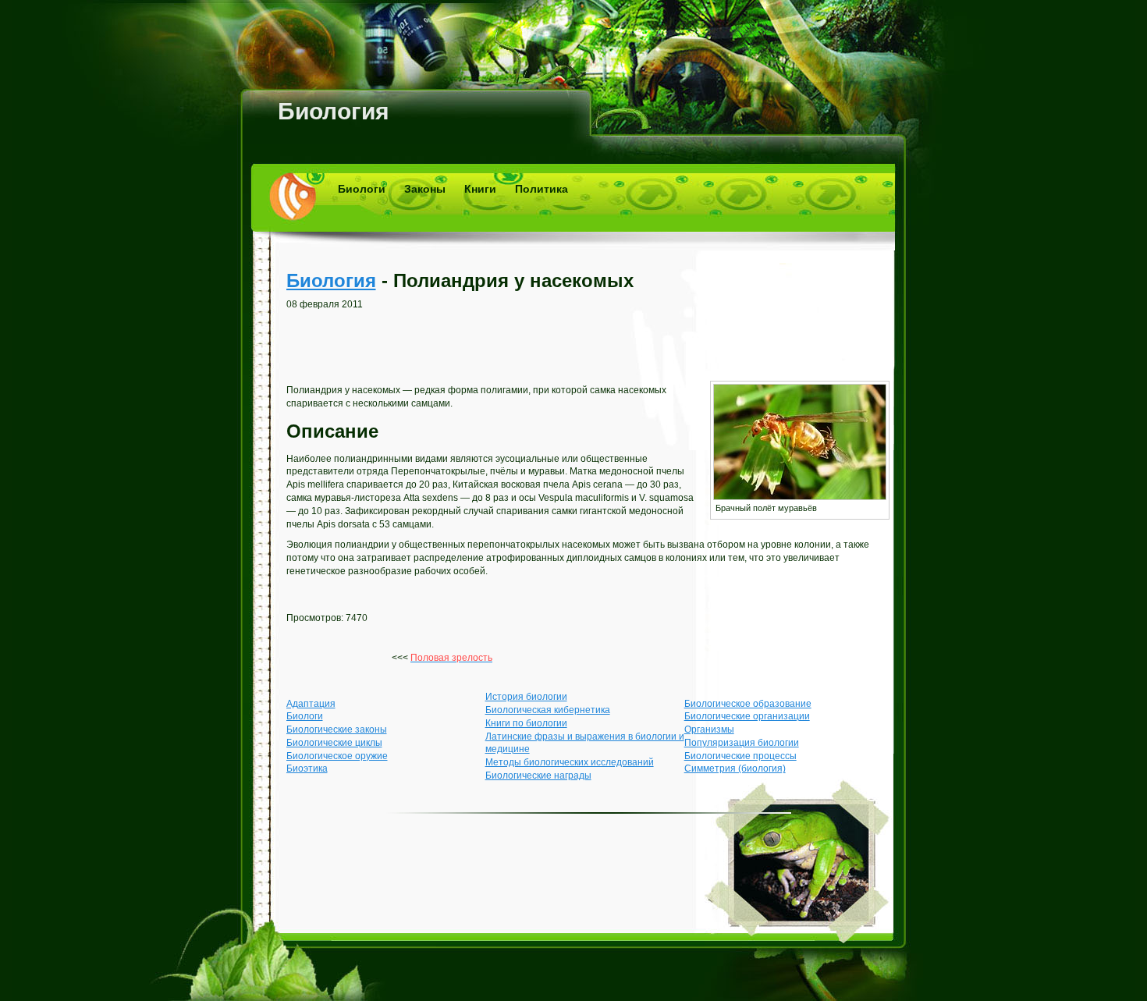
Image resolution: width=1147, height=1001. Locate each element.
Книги (480, 189)
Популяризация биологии (741, 742)
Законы (425, 189)
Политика (541, 189)
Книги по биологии (526, 723)
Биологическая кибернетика (547, 710)
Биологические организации (747, 716)
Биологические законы (336, 729)
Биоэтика (307, 768)
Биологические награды (538, 775)
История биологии (526, 696)
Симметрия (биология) (735, 768)
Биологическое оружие (337, 756)
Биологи (361, 189)
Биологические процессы (740, 756)
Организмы (709, 729)
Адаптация (311, 703)
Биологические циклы (334, 742)
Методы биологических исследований (569, 762)
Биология (333, 111)
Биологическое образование (747, 703)
